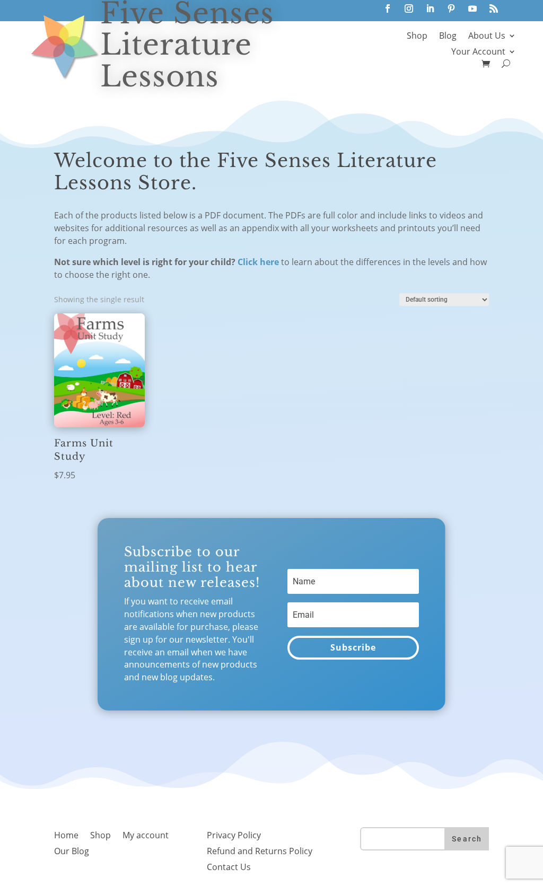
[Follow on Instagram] (408, 8)
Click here (258, 262)
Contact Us (229, 868)
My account (145, 836)
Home (66, 836)
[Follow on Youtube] (472, 8)
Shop (417, 36)
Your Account (478, 52)
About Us (486, 36)
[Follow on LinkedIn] (430, 8)
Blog (448, 36)
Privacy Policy (234, 836)
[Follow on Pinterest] (451, 8)
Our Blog (71, 852)
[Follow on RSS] (493, 8)
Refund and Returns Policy (259, 852)
